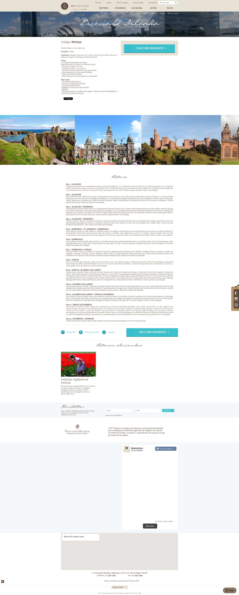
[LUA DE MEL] (137, 11)
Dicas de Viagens (122, 2)
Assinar (166, 410)
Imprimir (111, 332)
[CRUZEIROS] (120, 11)
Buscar (176, 2)
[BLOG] (170, 11)
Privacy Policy (125, 593)
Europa (155, 13)
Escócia (162, 13)
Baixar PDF (71, 332)
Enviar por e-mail (92, 332)
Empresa (98, 2)
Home (139, 13)
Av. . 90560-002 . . (119, 573)
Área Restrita (152, 2)
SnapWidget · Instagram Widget (164, 521)
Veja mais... (150, 526)
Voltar (64, 140)
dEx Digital (2, 581)
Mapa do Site (118, 587)
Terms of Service (134, 593)
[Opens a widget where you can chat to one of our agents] (230, 591)
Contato (108, 2)
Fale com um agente (150, 48)
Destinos (146, 13)
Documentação (138, 2)
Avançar (175, 140)
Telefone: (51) (106, 575)
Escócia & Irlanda (173, 13)
